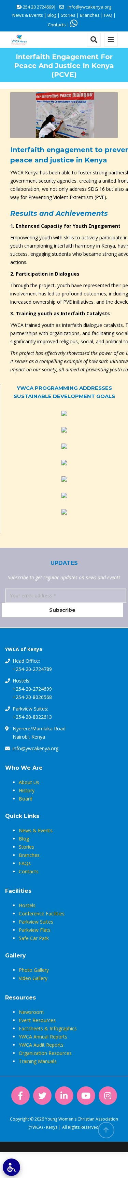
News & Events (27, 15)
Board (25, 798)
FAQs (25, 863)
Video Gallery (33, 978)
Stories (68, 15)
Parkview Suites (36, 921)
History (26, 790)
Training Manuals (38, 1061)
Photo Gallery (34, 970)
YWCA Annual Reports (43, 1036)
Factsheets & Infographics (48, 1028)
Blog (51, 15)
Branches (90, 15)
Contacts (57, 25)
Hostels (27, 905)
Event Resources (37, 1020)
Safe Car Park (34, 938)
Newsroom (31, 1012)
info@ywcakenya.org (89, 7)
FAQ (108, 15)
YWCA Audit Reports (41, 1045)
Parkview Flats (35, 930)
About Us (29, 782)
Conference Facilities (42, 913)
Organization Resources (45, 1053)
